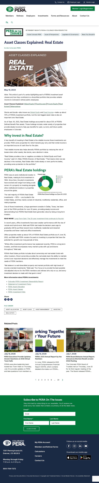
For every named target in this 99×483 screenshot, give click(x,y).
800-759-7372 (9, 469)
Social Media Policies (68, 476)
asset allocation (12, 309)
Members (10, 16)
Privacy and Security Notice (17, 476)
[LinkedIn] (11, 299)
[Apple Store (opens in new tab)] (72, 457)
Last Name (54, 419)
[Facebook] (5, 299)
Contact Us (60, 2)
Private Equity (52, 104)
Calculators (40, 451)
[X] (8, 299)
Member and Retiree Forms (46, 447)
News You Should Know (89, 34)
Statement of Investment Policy (19, 284)
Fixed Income (41, 104)
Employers (30, 16)
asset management (43, 309)
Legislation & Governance (70, 34)
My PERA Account (42, 442)
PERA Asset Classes (15, 289)
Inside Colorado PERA (34, 34)
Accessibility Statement (83, 476)
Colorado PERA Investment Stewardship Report (25, 281)
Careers (38, 456)
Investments (43, 16)
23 (58, 380)
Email (26, 409)
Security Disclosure (33, 476)
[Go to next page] (62, 380)
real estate (10, 313)
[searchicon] (12, 22)
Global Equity (29, 104)
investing (57, 309)
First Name (28, 419)
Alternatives (15, 107)
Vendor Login (90, 2)
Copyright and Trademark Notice (50, 476)
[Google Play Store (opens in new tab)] (85, 457)
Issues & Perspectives (52, 34)
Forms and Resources (60, 16)
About (74, 16)
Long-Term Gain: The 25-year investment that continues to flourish (39, 219)
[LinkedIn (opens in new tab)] (80, 446)
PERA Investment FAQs (16, 292)
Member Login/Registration (82, 9)
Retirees (20, 16)
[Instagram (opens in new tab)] (74, 446)
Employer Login (75, 2)
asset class (27, 309)
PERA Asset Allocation (16, 287)
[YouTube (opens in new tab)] (86, 446)
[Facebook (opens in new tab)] (69, 446)
